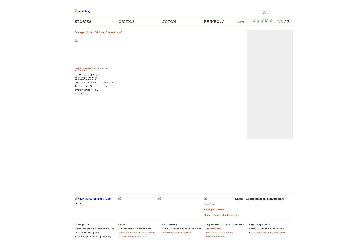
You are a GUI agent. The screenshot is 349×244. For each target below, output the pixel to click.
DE (280, 21)
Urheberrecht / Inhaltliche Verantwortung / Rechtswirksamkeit (220, 232)
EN (290, 21)
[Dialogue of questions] (95, 52)
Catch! (169, 21)
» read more (82, 93)
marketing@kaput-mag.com (176, 232)
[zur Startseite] (82, 11)
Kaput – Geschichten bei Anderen (222, 215)
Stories (83, 21)
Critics (127, 21)
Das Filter (210, 204)
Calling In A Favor (214, 209)
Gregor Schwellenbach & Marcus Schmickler (91, 69)
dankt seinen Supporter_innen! (270, 232)
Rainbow (214, 21)
